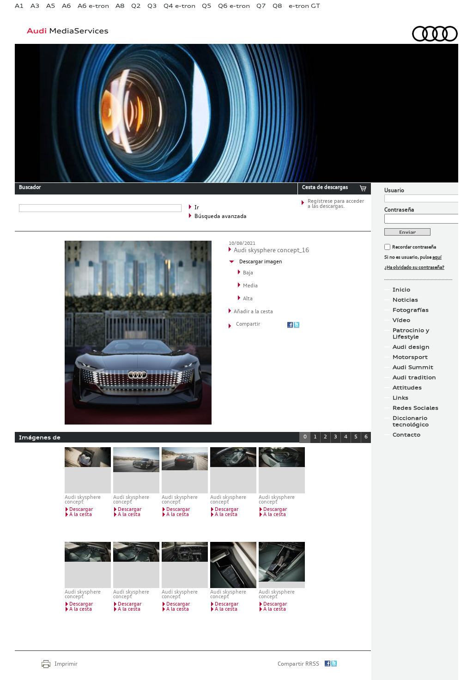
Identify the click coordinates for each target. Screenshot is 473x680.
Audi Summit (413, 367)
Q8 (277, 5)
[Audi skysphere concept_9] (233, 565)
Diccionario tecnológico (411, 421)
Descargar (81, 509)
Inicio (401, 289)
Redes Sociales (415, 408)
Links (400, 398)
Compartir (248, 324)
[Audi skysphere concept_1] (88, 470)
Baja (248, 273)
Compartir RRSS (298, 664)
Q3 (152, 5)
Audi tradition (414, 377)
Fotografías (411, 310)
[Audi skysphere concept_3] (185, 470)
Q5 (207, 5)
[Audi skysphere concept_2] (136, 470)
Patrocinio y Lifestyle (411, 333)
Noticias (405, 300)
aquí (437, 257)
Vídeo (401, 320)
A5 (50, 5)
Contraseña (399, 210)
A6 (66, 5)
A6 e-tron (93, 5)
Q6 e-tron (234, 5)
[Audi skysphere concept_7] (136, 565)
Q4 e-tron (179, 5)
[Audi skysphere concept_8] (185, 565)
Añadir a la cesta (253, 312)
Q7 (261, 5)
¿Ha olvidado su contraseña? (414, 267)
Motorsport (410, 357)
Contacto (406, 434)
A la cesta (80, 514)
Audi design (411, 347)
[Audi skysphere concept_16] (138, 422)
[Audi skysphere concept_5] (282, 470)
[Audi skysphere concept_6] (88, 565)
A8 (120, 5)
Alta (248, 299)
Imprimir (66, 664)
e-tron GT (304, 5)
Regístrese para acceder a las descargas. (336, 204)
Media (250, 286)
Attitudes (407, 387)
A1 (19, 5)
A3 (35, 5)
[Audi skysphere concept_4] (233, 470)
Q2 (136, 5)
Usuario (394, 191)
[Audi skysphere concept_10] (282, 565)
